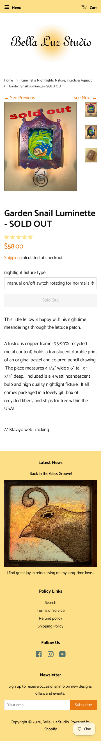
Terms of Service (51, 610)
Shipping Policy (50, 626)
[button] (19, 237)
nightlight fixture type (24, 273)
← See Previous (19, 98)
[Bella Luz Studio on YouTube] (62, 655)
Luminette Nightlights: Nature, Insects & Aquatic (56, 80)
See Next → (85, 98)
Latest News (50, 462)
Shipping (12, 258)
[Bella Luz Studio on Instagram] (50, 655)
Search (50, 602)
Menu (16, 8)
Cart (93, 8)
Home (8, 80)
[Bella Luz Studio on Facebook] (38, 655)
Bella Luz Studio (55, 722)
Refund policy (50, 618)
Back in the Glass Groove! (50, 473)
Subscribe (83, 705)
